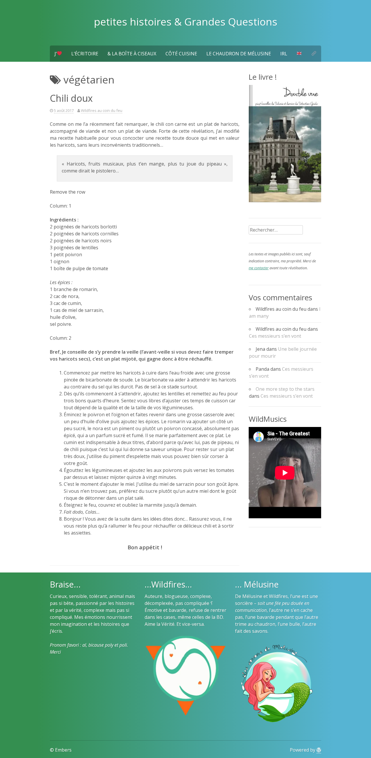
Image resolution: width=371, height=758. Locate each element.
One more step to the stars (285, 389)
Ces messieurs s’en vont (275, 336)
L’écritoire (84, 53)
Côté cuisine (181, 53)
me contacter (259, 268)
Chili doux (71, 98)
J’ (55, 53)
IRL (283, 53)
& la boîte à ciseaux (132, 53)
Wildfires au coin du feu (101, 110)
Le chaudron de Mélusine (238, 53)
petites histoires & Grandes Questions (185, 21)
